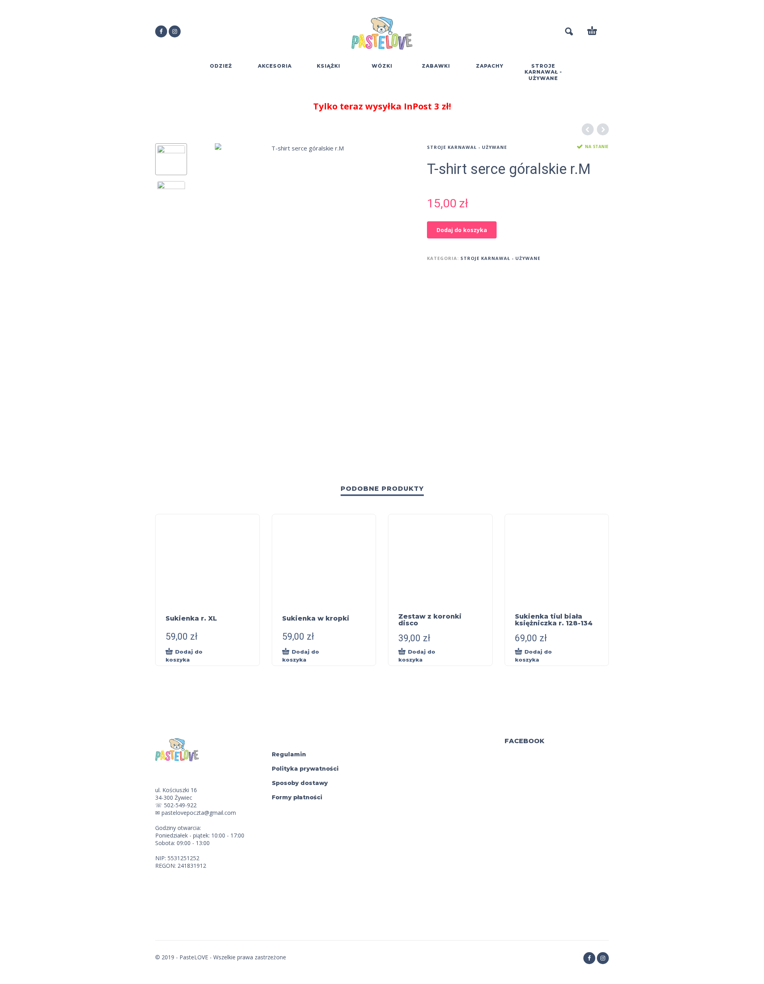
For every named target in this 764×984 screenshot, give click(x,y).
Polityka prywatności (305, 768)
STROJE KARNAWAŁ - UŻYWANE (467, 147)
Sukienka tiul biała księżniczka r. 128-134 (553, 620)
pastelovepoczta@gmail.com (199, 812)
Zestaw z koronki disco (430, 620)
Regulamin (289, 754)
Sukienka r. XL (191, 618)
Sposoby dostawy (300, 783)
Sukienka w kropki (315, 618)
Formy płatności (297, 797)
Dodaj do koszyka (462, 230)
